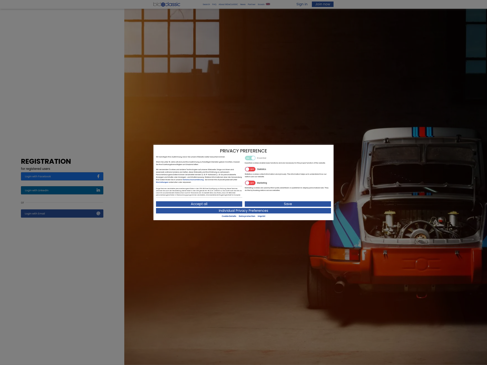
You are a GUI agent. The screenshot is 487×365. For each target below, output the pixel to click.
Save (288, 204)
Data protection (247, 216)
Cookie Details (229, 216)
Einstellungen (162, 182)
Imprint (261, 216)
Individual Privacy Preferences (243, 210)
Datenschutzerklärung (193, 179)
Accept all (199, 204)
